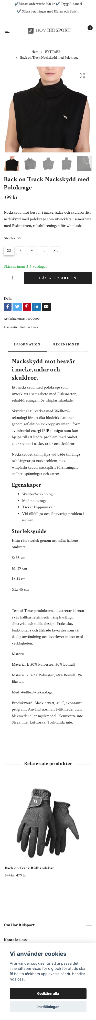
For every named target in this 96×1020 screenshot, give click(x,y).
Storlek (12, 261)
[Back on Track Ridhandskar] (48, 846)
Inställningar (48, 1007)
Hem (34, 74)
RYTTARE (52, 74)
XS (9, 273)
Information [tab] (27, 367)
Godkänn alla (48, 993)
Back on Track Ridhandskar (29, 891)
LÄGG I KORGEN (58, 301)
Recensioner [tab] (66, 367)
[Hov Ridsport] (48, 42)
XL (55, 274)
